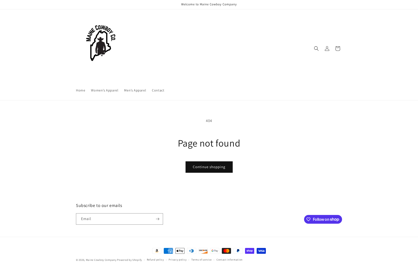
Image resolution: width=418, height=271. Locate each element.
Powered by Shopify (129, 260)
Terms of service (201, 259)
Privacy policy (178, 259)
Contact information (229, 259)
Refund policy (155, 259)
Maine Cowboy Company (101, 260)
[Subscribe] (157, 219)
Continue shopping (209, 166)
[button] (316, 48)
